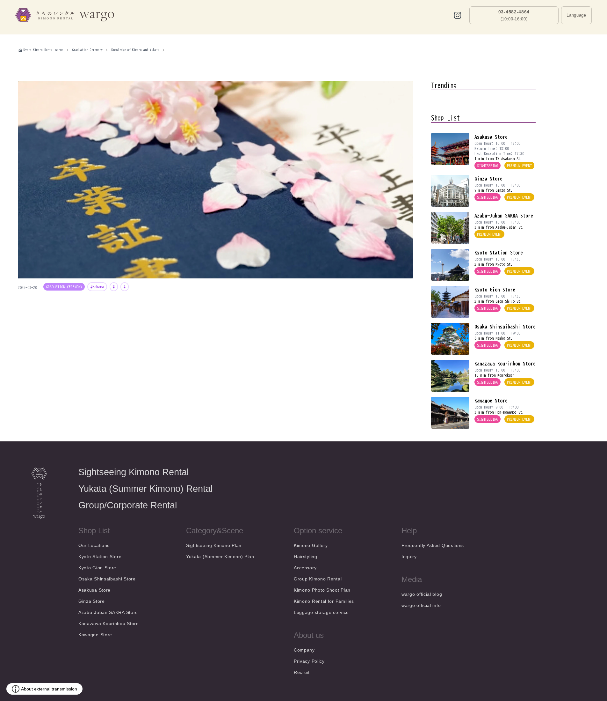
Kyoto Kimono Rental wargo (43, 49)
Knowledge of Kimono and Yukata (135, 49)
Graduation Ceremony (87, 49)
